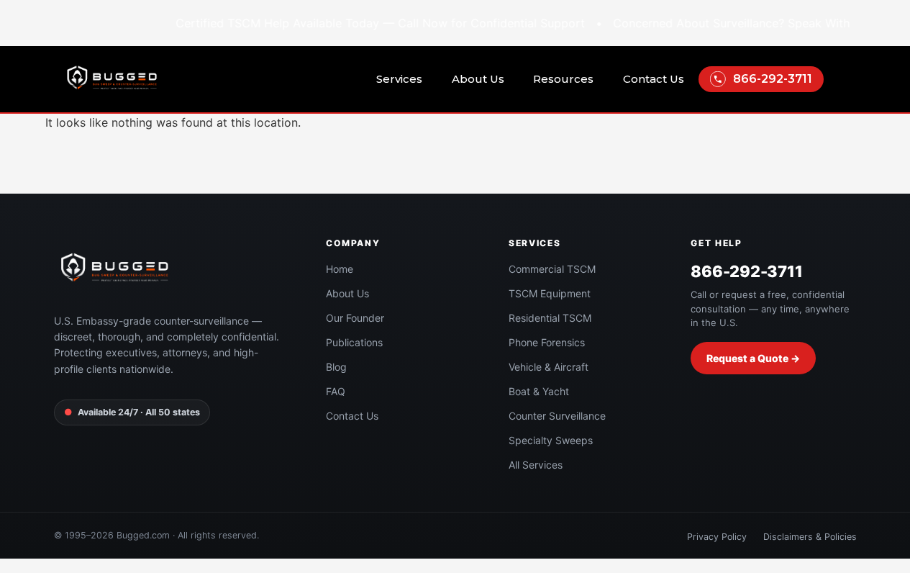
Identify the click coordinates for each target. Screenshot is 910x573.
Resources (563, 79)
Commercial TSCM (552, 269)
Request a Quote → (753, 358)
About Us (478, 79)
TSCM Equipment (550, 293)
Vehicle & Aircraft (548, 367)
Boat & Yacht (539, 391)
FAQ (335, 391)
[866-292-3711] (718, 79)
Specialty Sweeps (551, 440)
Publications (354, 342)
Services (399, 79)
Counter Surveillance (557, 416)
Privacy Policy (717, 536)
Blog (336, 367)
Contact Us (653, 79)
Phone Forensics (547, 342)
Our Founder (355, 318)
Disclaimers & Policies (810, 536)
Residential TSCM (550, 318)
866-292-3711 (772, 79)
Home (339, 269)
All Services (536, 465)
